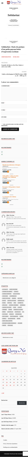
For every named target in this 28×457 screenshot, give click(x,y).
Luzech (20, 307)
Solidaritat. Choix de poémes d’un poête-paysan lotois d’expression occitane (12, 49)
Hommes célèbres (13, 305)
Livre (14, 307)
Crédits (5, 440)
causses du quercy (7, 291)
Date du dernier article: (7, 428)
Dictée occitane (12, 300)
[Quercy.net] (14, 3)
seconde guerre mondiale (9, 323)
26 (10, 385)
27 (14, 385)
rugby (18, 318)
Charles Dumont (6, 293)
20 (14, 382)
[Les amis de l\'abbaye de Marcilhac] (2, 264)
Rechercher (4, 400)
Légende (4, 309)
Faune (4, 302)
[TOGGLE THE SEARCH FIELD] (26, 3)
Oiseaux (11, 314)
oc (23, 311)
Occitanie (4, 314)
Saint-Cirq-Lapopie (7, 320)
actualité (5, 289)
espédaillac (21, 300)
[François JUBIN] (2, 266)
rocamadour (11, 318)
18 (6, 382)
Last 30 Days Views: (6, 418)
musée (10, 309)
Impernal (22, 305)
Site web (3, 117)
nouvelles (17, 311)
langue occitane (6, 307)
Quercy (4, 318)
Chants (16, 291)
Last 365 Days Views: (7, 421)
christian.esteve (6, 56)
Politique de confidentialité (10, 447)
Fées (15, 302)
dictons (20, 298)
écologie (10, 325)
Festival (10, 302)
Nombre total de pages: (7, 425)
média (4, 311)
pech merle (5, 316)
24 (3, 385)
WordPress (21, 453)
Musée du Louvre (18, 309)
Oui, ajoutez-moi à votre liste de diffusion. (12, 125)
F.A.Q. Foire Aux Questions (10, 443)
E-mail (3, 110)
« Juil (2, 393)
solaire (20, 323)
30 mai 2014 (16, 56)
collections (16, 293)
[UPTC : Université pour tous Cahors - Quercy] (2, 154)
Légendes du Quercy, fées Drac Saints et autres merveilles (12, 66)
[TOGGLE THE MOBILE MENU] (2, 3)
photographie (14, 316)
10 (3, 379)
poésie (21, 316)
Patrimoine (18, 314)
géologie (4, 305)
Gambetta (20, 302)
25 (6, 385)
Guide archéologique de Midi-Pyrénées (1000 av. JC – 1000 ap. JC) (14, 75)
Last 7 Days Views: (6, 414)
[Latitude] (2, 152)
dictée (4, 300)
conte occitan (6, 298)
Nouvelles (10, 311)
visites (4, 325)
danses (14, 298)
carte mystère (13, 289)
